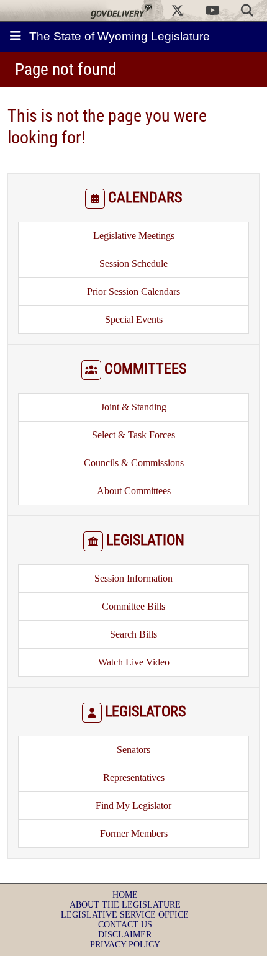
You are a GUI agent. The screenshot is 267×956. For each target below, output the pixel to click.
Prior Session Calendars (133, 291)
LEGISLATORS (145, 711)
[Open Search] (247, 10)
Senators (133, 749)
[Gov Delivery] (121, 10)
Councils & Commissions (134, 463)
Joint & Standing (133, 407)
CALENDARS (145, 197)
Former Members (134, 833)
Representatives (134, 777)
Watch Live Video (134, 662)
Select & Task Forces (133, 435)
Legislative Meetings (133, 235)
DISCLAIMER (125, 934)
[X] (177, 10)
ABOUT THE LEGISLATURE (125, 904)
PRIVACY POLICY (125, 944)
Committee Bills (133, 606)
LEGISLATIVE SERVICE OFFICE (125, 914)
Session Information (133, 578)
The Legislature (119, 36)
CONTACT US (125, 924)
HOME (125, 895)
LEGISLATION (145, 540)
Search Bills (133, 634)
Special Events (134, 319)
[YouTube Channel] (212, 10)
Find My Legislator (133, 805)
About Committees (134, 490)
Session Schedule (133, 263)
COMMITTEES (145, 368)
